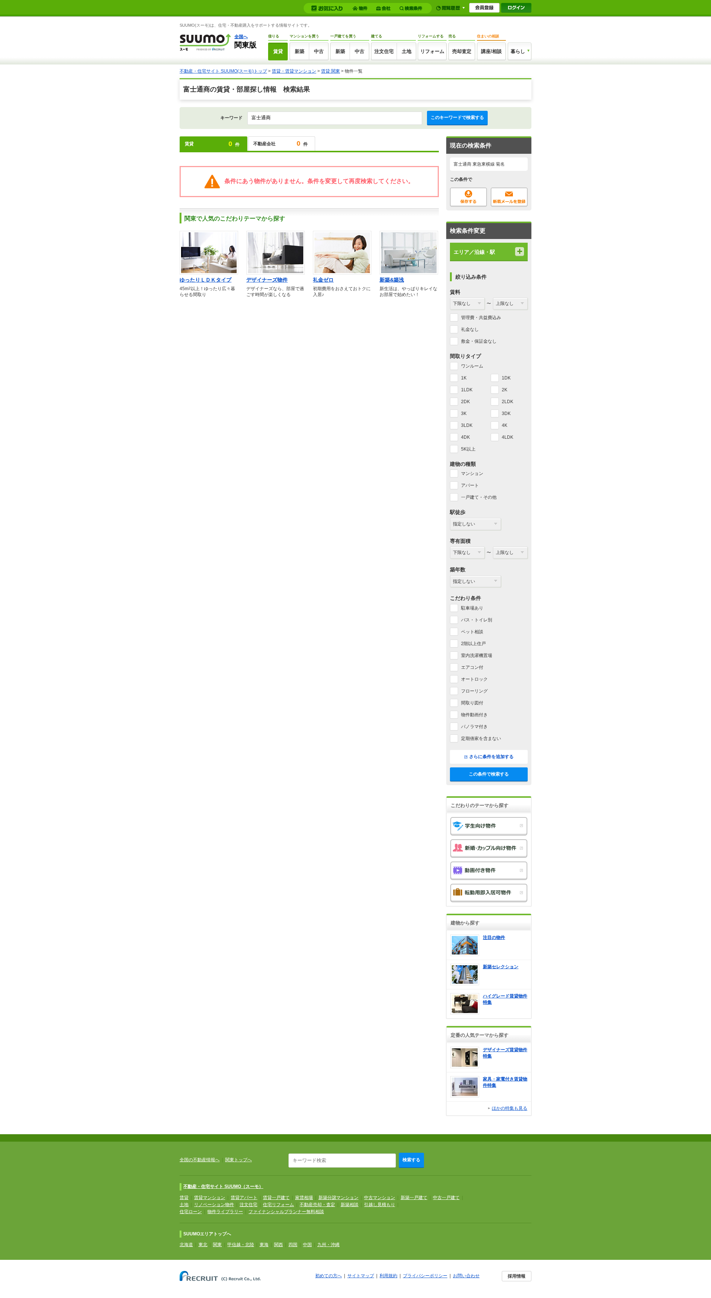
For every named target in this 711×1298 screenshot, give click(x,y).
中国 (307, 1244)
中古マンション (379, 1197)
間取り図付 (472, 703)
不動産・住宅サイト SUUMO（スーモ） (223, 1186)
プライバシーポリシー (425, 1275)
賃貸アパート (244, 1197)
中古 (319, 51)
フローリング (474, 691)
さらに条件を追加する (491, 756)
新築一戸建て (414, 1197)
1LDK (467, 389)
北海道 (186, 1244)
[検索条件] (412, 8)
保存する (468, 197)
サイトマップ (360, 1275)
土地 (406, 51)
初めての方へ (328, 1275)
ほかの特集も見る (509, 1108)
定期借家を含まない (481, 738)
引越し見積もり (379, 1204)
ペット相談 (472, 631)
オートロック (474, 679)
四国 (292, 1244)
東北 (202, 1244)
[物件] (361, 8)
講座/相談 (491, 51)
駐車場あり (472, 608)
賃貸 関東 (330, 71)
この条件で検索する (489, 774)
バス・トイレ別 (476, 620)
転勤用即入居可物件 (488, 893)
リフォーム (432, 51)
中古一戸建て (446, 1197)
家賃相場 (304, 1197)
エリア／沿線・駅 (474, 252)
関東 (217, 1244)
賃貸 (278, 51)
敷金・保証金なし (479, 341)
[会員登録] (484, 8)
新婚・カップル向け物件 (488, 848)
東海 (264, 1244)
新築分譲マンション (338, 1197)
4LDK (507, 437)
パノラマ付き (474, 726)
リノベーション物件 (214, 1204)
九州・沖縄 (328, 1244)
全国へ (241, 36)
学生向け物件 (488, 826)
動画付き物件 (488, 871)
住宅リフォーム (278, 1204)
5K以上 (468, 449)
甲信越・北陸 (240, 1244)
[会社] (384, 8)
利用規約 (388, 1275)
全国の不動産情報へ (200, 1159)
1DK (506, 378)
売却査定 (461, 51)
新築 (299, 51)
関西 (278, 1244)
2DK (465, 401)
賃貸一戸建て (276, 1197)
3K (464, 413)
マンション (472, 473)
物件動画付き (474, 714)
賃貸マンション (209, 1197)
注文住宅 (384, 51)
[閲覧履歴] (450, 8)
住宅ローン (191, 1211)
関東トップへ (238, 1159)
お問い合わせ (466, 1275)
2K (504, 389)
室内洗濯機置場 (476, 655)
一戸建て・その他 (479, 497)
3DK (506, 413)
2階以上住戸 (473, 643)
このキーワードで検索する (457, 117)
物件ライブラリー (225, 1211)
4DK (465, 437)
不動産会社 (280, 143)
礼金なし (470, 329)
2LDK (507, 401)
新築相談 (349, 1204)
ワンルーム (472, 366)
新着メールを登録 (509, 197)
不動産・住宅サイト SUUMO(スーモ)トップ (223, 71)
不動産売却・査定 (317, 1204)
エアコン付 (472, 667)
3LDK (467, 425)
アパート (470, 485)
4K (504, 425)
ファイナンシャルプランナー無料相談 (286, 1211)
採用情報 (516, 1276)
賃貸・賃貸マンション (294, 71)
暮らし (518, 51)
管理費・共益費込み (481, 317)
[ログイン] (516, 8)
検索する (411, 1159)
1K (464, 378)
